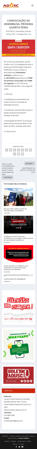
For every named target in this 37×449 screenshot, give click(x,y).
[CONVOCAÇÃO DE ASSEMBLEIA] (18, 275)
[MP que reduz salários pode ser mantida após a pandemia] (18, 197)
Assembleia (20, 31)
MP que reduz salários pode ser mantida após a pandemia (15, 210)
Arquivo (7, 441)
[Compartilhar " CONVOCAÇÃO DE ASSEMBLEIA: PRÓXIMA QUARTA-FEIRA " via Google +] (15, 150)
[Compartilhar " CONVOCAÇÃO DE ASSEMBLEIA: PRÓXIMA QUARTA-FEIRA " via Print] (22, 154)
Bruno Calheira (24, 438)
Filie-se (15, 444)
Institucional (21, 441)
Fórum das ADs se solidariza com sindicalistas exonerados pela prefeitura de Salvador (16, 267)
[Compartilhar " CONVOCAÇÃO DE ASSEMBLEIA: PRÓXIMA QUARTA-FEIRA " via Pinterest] (22, 150)
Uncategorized (21, 34)
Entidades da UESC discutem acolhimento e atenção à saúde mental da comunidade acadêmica (18, 238)
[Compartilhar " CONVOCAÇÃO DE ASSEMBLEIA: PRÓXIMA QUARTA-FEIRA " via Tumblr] (19, 150)
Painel (8, 34)
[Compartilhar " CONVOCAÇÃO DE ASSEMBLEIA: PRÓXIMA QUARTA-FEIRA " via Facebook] (7, 150)
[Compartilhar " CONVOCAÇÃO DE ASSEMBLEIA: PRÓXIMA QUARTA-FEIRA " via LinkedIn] (26, 150)
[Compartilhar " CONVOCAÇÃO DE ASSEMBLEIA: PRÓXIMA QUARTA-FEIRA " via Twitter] (11, 150)
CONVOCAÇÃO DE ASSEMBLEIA (14, 279)
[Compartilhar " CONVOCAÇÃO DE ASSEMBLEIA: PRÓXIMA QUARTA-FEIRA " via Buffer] (30, 150)
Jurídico (29, 441)
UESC (13, 34)
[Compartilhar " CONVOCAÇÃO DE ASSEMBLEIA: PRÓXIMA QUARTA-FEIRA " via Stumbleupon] (15, 154)
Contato (21, 444)
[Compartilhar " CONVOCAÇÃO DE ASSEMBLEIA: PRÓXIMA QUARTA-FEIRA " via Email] (19, 154)
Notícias (28, 31)
